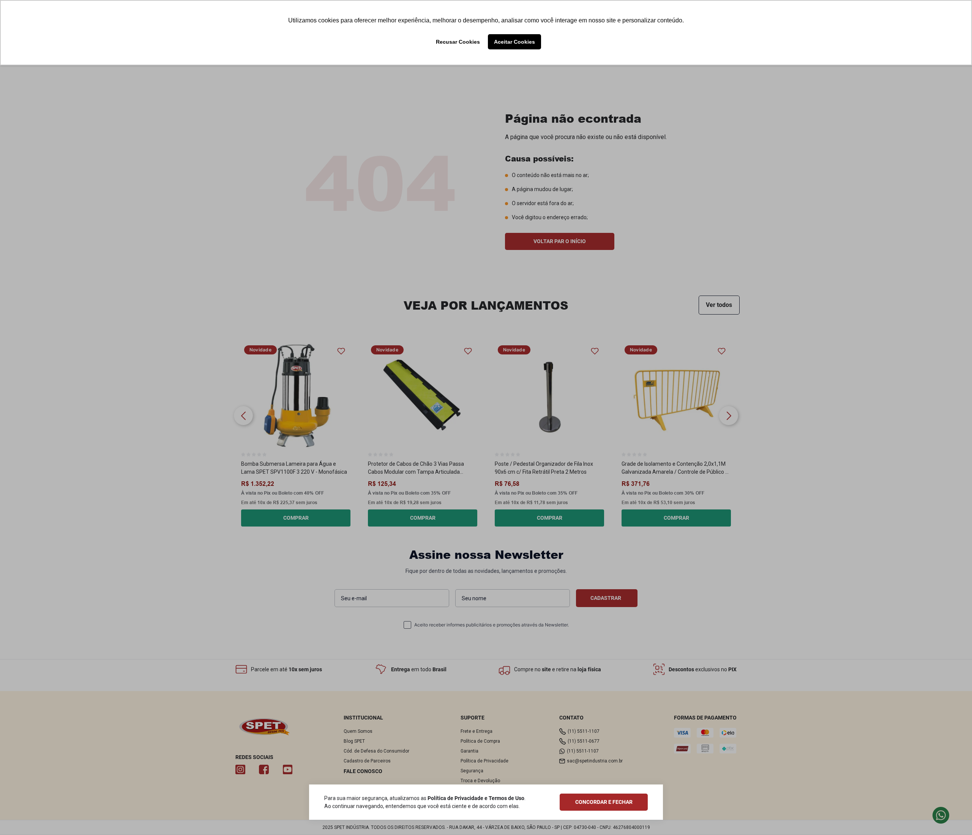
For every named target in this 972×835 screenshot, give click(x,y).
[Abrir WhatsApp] (953, 816)
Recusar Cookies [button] (458, 42)
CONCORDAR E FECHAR (604, 802)
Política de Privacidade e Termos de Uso (476, 798)
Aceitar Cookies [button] (514, 42)
